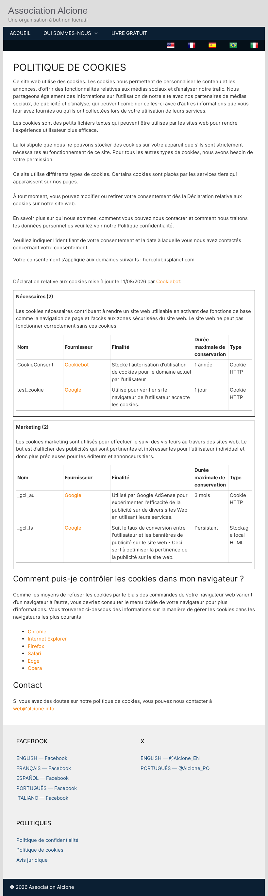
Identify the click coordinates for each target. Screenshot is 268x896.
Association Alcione (48, 11)
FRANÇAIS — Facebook (43, 768)
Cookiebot (168, 281)
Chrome (37, 631)
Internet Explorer (47, 639)
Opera (35, 668)
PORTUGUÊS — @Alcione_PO (175, 768)
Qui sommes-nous (67, 33)
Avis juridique (32, 860)
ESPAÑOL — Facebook (42, 778)
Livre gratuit (129, 33)
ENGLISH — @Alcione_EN (170, 758)
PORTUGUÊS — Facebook (46, 788)
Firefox (36, 646)
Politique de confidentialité (47, 840)
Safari (34, 653)
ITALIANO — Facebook (42, 798)
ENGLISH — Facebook (41, 758)
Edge (34, 661)
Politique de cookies (39, 850)
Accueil (20, 33)
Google (73, 390)
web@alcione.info (33, 708)
